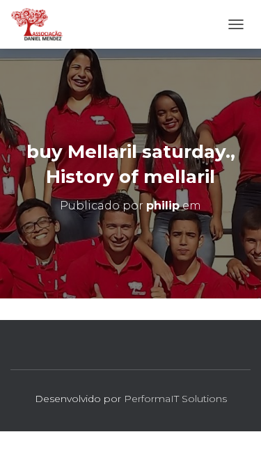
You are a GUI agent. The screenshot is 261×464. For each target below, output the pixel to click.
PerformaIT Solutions (175, 398)
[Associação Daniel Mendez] (42, 24)
